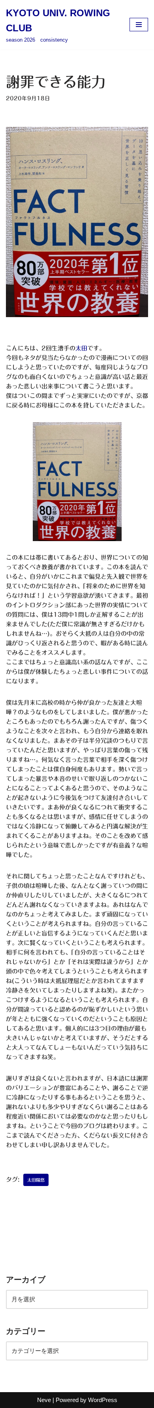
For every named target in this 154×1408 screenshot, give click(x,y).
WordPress (102, 1400)
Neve (44, 1400)
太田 (81, 348)
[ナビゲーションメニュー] (139, 24)
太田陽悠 (36, 1180)
